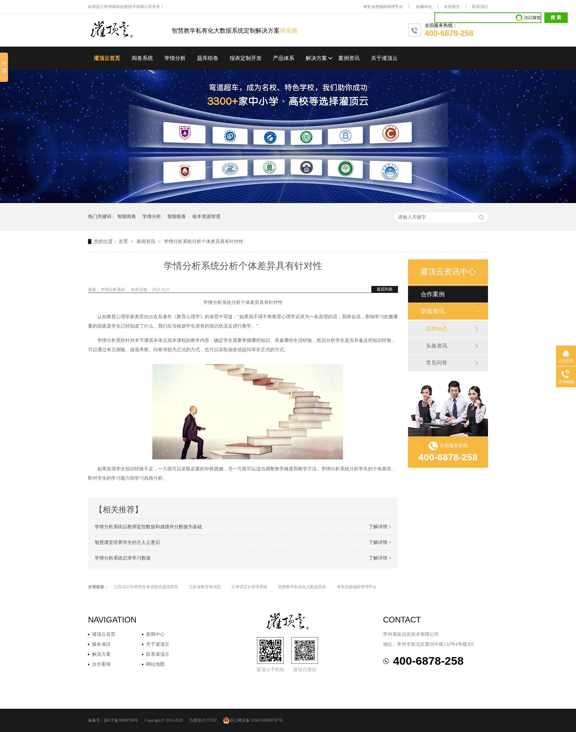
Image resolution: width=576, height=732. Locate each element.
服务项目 (101, 644)
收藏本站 (424, 6)
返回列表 (385, 289)
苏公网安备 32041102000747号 (256, 720)
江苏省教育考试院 (205, 587)
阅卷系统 (142, 58)
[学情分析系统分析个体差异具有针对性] (130, 29)
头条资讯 (436, 346)
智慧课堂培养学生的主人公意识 (127, 542)
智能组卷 (176, 216)
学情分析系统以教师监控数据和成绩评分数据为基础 (148, 526)
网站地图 (155, 664)
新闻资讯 (147, 241)
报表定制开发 (246, 58)
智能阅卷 (126, 216)
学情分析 (175, 58)
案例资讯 (349, 58)
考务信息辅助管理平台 (383, 6)
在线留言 (452, 6)
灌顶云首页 (107, 58)
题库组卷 (207, 58)
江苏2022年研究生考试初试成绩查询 (146, 587)
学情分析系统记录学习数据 (123, 558)
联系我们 (480, 6)
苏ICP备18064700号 (121, 720)
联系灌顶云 (157, 654)
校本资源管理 (206, 216)
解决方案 (316, 58)
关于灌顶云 (384, 58)
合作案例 (433, 294)
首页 (124, 241)
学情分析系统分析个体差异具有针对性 (203, 241)
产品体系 (283, 58)
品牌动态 (436, 329)
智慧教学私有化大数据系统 (302, 587)
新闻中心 (155, 634)
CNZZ (211, 720)
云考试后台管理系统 (249, 587)
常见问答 (436, 363)
